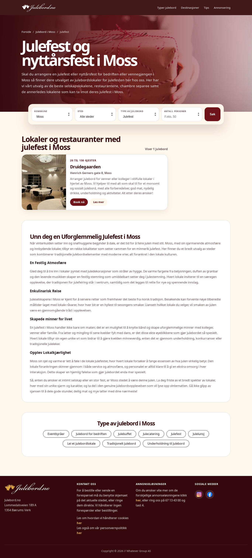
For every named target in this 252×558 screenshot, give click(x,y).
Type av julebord (132, 111)
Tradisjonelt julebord (121, 443)
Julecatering (151, 434)
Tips (206, 7)
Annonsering (222, 7)
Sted (81, 111)
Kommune (40, 111)
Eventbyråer (56, 434)
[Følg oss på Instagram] (199, 494)
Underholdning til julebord (166, 443)
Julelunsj (198, 434)
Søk (212, 114)
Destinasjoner (190, 7)
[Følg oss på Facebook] (210, 494)
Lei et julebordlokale (81, 443)
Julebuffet (125, 434)
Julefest (176, 434)
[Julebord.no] (39, 7)
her (79, 523)
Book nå (78, 202)
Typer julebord (166, 7)
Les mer (98, 202)
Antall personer (175, 111)
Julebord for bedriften (91, 434)
